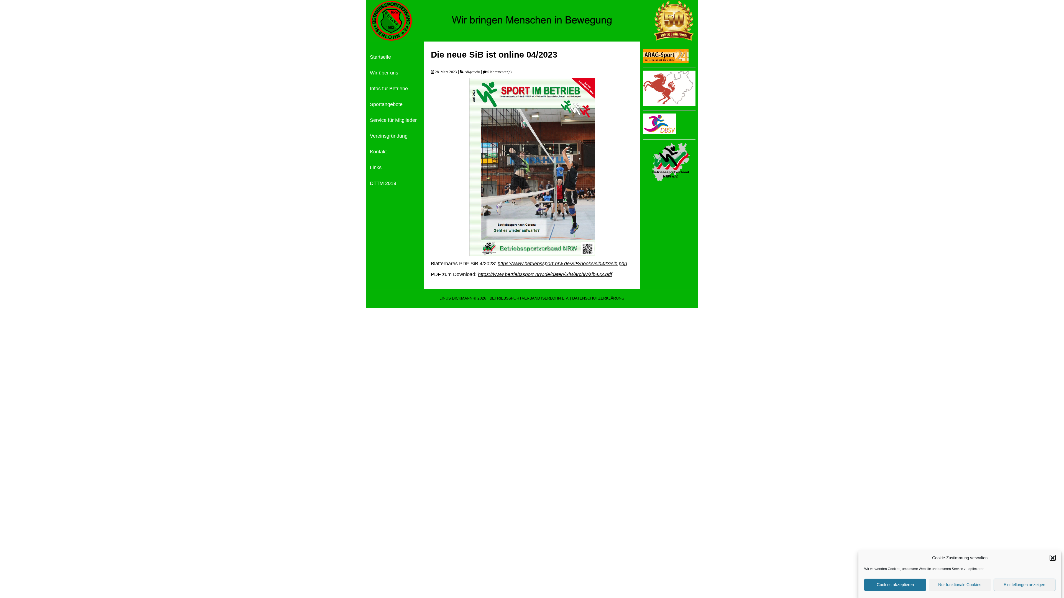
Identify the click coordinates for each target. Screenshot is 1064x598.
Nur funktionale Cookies (959, 584)
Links (376, 167)
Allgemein (472, 72)
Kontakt (378, 151)
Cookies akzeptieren (895, 584)
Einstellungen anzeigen (1024, 584)
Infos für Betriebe (389, 88)
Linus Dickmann (455, 298)
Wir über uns (384, 73)
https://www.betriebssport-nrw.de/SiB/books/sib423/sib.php (562, 263)
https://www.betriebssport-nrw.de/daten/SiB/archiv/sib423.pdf (545, 274)
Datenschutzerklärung (598, 298)
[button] (1052, 558)
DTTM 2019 (383, 183)
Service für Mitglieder (393, 120)
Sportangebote (386, 104)
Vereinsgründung (389, 136)
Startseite (380, 57)
